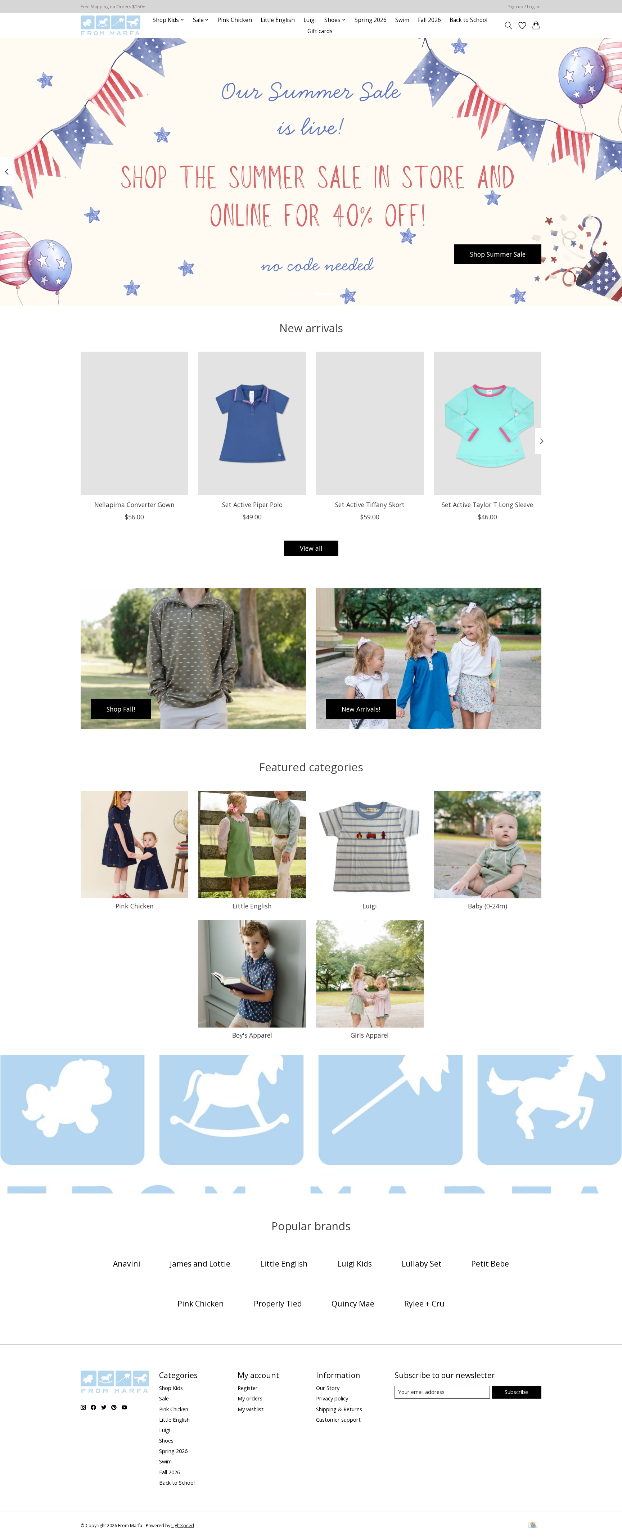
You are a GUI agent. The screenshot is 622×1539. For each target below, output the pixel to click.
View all (311, 548)
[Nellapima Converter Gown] (134, 423)
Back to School (468, 20)
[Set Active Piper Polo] (252, 423)
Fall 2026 (429, 20)
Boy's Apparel (252, 1035)
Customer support (338, 1419)
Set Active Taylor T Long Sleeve (487, 504)
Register (248, 1387)
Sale (164, 1398)
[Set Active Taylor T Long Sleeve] (487, 423)
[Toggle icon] (508, 25)
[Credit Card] (532, 1525)
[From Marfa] (110, 25)
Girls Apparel (370, 1035)
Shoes (166, 1440)
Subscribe (516, 1391)
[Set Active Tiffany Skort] (370, 423)
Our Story (327, 1387)
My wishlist (250, 1409)
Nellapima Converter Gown (134, 504)
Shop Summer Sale (498, 253)
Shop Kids (171, 1387)
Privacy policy (332, 1398)
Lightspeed (182, 1525)
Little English (278, 20)
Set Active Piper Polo (252, 504)
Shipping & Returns (339, 1409)
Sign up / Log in (523, 7)
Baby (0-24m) (487, 906)
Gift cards (320, 31)
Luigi (309, 20)
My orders (250, 1398)
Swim (402, 20)
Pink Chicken (234, 20)
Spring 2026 (371, 20)
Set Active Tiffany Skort (370, 504)
